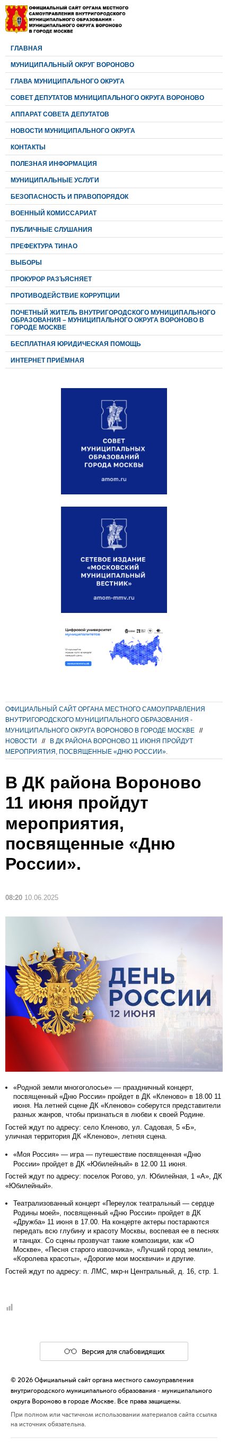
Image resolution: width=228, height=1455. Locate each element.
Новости (21, 740)
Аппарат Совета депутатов (60, 114)
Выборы (26, 262)
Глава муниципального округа (68, 81)
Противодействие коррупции (65, 295)
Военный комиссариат (54, 212)
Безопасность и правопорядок (69, 196)
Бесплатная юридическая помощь (76, 343)
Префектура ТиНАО (44, 245)
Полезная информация (54, 163)
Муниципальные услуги (55, 179)
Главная (26, 48)
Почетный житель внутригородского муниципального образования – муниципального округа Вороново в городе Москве (113, 320)
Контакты (28, 147)
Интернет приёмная (47, 360)
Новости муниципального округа (73, 130)
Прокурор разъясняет (51, 278)
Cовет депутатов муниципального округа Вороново (107, 97)
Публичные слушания (51, 229)
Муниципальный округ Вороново (72, 64)
